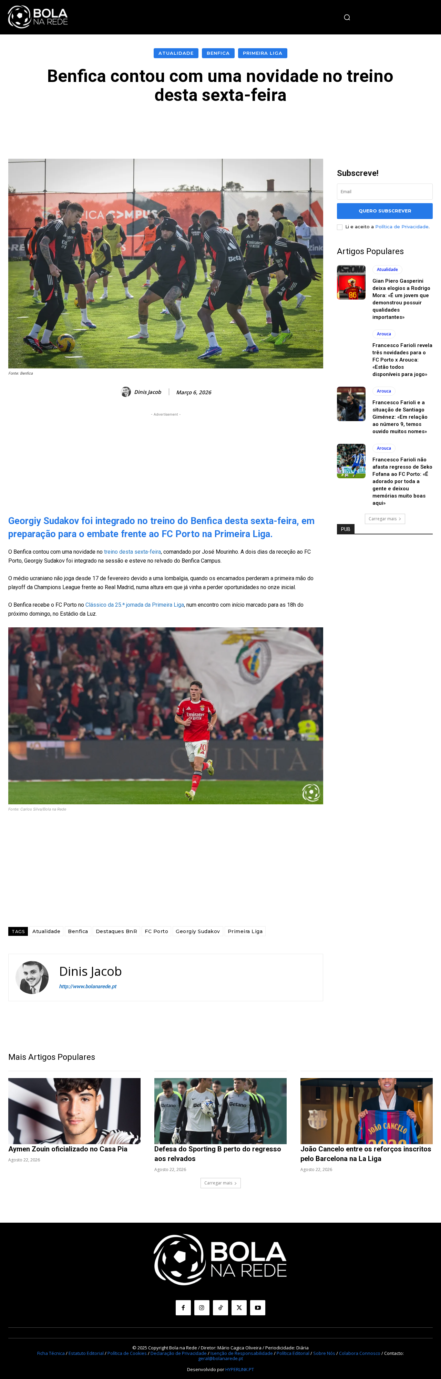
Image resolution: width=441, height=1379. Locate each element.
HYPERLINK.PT (239, 1369)
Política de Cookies (127, 1353)
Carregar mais (383, 519)
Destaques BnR (116, 931)
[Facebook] (183, 1307)
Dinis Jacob (147, 392)
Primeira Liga (263, 53)
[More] (375, 125)
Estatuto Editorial (86, 1353)
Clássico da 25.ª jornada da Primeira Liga (134, 605)
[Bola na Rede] (38, 17)
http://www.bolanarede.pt (87, 986)
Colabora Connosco (359, 1353)
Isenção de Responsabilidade (242, 1353)
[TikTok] (220, 1307)
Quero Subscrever (385, 210)
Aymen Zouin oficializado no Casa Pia (67, 1149)
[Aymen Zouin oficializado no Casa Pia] (74, 1111)
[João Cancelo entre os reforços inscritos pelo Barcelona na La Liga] (366, 1111)
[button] (347, 17)
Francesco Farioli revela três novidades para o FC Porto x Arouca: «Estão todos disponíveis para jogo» (402, 359)
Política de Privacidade (402, 226)
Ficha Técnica (51, 1353)
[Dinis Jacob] (127, 392)
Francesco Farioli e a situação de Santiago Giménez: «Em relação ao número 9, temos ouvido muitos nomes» (400, 417)
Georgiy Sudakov (198, 931)
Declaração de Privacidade (179, 1353)
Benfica (218, 53)
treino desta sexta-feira (132, 552)
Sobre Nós (324, 1353)
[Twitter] (239, 1307)
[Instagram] (201, 1307)
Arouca (384, 334)
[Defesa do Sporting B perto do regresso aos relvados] (220, 1111)
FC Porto (156, 931)
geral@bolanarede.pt (220, 1358)
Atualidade (176, 53)
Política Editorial (293, 1353)
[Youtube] (257, 1307)
